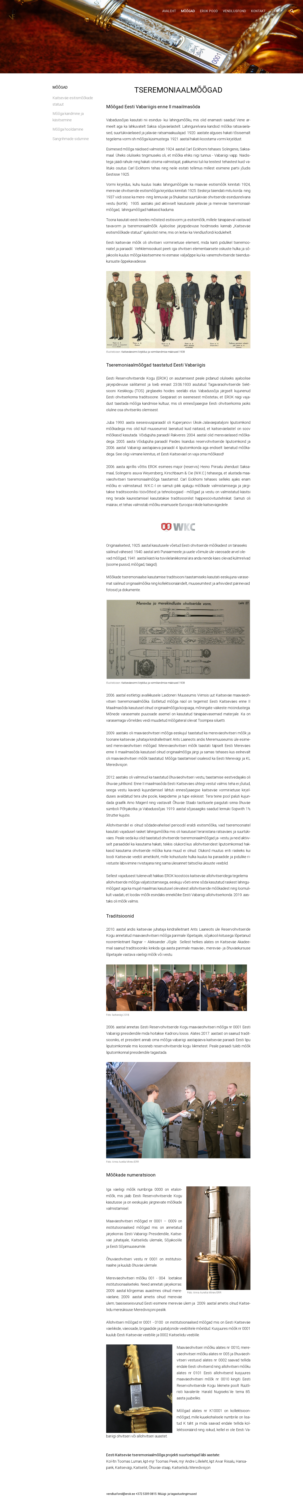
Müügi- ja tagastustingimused (177, 1493)
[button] (278, 11)
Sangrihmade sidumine (71, 139)
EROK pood (209, 11)
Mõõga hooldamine (68, 129)
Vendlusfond (234, 11)
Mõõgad (188, 11)
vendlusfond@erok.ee (120, 1493)
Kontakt (258, 11)
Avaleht (169, 11)
